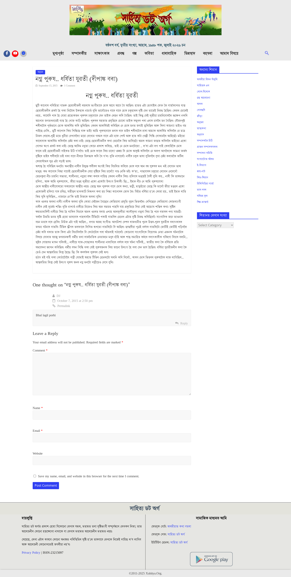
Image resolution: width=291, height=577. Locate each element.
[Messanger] (23, 53)
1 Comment (69, 85)
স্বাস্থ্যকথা (201, 129)
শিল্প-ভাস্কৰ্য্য (202, 202)
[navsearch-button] (269, 54)
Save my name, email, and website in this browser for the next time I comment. (88, 476)
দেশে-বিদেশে (203, 92)
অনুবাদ (200, 135)
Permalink (63, 306)
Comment (40, 350)
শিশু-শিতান (202, 178)
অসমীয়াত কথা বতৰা (179, 526)
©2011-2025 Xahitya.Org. (145, 573)
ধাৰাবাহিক (169, 53)
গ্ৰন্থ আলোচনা (203, 98)
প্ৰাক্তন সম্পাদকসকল (207, 147)
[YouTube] (15, 53)
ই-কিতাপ (201, 165)
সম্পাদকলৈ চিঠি (204, 141)
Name (38, 408)
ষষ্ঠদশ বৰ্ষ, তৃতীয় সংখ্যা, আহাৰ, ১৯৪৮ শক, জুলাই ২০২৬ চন (145, 45)
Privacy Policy (31, 552)
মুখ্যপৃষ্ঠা (58, 53)
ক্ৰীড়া (199, 116)
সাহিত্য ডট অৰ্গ (176, 534)
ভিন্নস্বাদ (189, 53)
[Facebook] (7, 53)
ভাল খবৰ (201, 190)
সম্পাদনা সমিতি (204, 153)
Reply (184, 323)
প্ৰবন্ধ (120, 53)
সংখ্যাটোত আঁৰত (205, 159)
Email (38, 431)
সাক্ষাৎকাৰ (101, 53)
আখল (200, 104)
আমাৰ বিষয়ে (229, 53)
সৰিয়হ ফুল (202, 196)
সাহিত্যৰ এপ (203, 86)
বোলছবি (201, 110)
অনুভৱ (40, 72)
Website (38, 453)
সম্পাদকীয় (79, 53)
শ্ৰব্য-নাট (201, 171)
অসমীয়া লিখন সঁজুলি (207, 79)
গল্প (134, 53)
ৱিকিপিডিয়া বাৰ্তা (205, 184)
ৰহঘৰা (207, 53)
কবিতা (149, 53)
